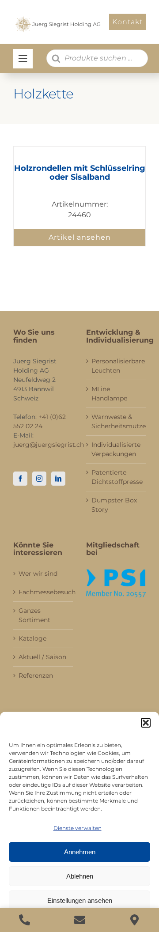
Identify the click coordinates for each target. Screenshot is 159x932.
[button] (145, 722)
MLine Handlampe (109, 393)
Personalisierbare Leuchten (116, 365)
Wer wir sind (38, 573)
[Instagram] (39, 479)
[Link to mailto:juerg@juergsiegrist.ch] (79, 919)
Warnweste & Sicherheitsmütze (116, 421)
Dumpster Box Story (114, 504)
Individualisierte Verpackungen (115, 449)
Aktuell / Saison (42, 657)
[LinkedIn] (58, 479)
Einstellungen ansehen (79, 900)
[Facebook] (20, 479)
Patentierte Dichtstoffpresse (116, 477)
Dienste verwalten (77, 828)
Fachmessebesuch (43, 592)
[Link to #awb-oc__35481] (23, 58)
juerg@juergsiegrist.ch (48, 445)
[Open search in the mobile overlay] (97, 58)
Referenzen (36, 675)
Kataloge (32, 638)
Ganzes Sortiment (34, 615)
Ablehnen (79, 876)
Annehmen (79, 852)
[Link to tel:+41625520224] (24, 919)
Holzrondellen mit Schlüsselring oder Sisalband (79, 172)
